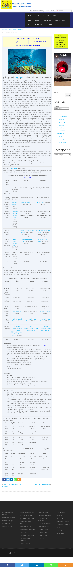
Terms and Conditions (63, 524)
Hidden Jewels (25, 543)
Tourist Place (43, 532)
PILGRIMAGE (47, 20)
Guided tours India (26, 515)
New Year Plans (44, 526)
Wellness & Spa (8, 520)
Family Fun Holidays (45, 515)
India (37, 15)
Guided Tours (60, 20)
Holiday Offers (43, 529)
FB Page (61, 139)
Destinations (33, 20)
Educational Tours (26, 526)
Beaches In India (44, 512)
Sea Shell (45, 326)
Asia (54, 15)
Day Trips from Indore (28, 535)
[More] (19, 479)
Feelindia (13, 553)
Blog (60, 136)
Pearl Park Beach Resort (14, 242)
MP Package (25, 532)
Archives (57, 106)
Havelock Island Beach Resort (15, 214)
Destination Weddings (28, 529)
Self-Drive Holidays (9, 518)
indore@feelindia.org (37, 11)
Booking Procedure (63, 521)
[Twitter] (8, 479)
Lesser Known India (45, 523)
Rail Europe (6, 523)
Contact (50, 25)
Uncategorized (43, 535)
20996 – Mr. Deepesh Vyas (41, 484)
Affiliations (62, 122)
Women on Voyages (27, 512)
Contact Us (62, 142)
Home (30, 15)
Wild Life (41, 538)
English (60, 10)
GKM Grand (40, 202)
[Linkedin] (11, 479)
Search (56, 92)
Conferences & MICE (27, 518)
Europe (46, 15)
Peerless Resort (14, 203)
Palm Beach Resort (32, 329)
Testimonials (63, 116)
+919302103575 (51, 11)
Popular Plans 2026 (35, 25)
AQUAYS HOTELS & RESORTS (16, 330)
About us (61, 119)
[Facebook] (4, 479)
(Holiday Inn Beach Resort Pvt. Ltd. (17, 334)
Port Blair (19, 45)
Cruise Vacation (8, 526)
